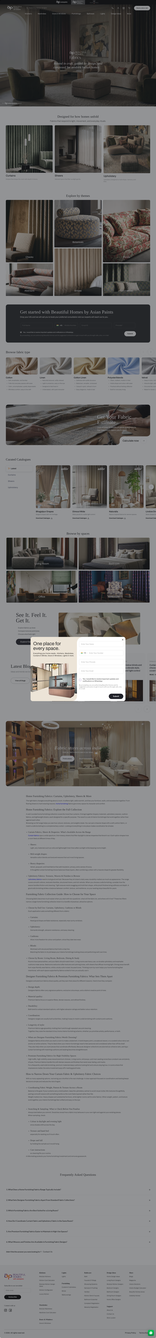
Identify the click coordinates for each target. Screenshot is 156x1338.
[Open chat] (151, 1333)
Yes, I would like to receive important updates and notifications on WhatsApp (101, 680)
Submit (116, 696)
